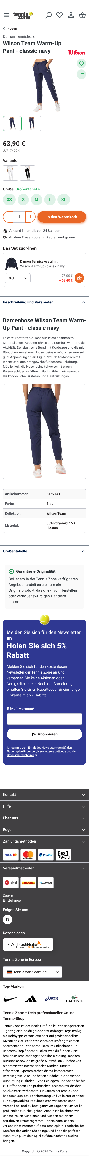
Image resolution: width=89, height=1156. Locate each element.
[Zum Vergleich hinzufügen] (81, 74)
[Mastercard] (28, 854)
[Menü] (6, 15)
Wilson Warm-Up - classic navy (42, 266)
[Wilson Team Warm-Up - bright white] (10, 173)
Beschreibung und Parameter (28, 302)
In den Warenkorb (62, 217)
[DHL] (28, 882)
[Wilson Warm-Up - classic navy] (11, 263)
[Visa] (11, 854)
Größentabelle (15, 551)
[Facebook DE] (7, 919)
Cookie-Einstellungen (7, 898)
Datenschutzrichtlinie (20, 755)
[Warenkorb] (82, 15)
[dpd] (11, 882)
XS (9, 199)
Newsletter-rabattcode (51, 751)
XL (63, 199)
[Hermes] (46, 882)
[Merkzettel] (59, 15)
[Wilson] (76, 52)
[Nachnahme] (63, 854)
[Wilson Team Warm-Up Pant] (27, 173)
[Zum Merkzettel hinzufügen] (81, 63)
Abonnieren (48, 734)
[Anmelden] (71, 15)
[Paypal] (46, 854)
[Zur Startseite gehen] (23, 15)
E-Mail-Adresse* (21, 708)
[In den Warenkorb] (79, 278)
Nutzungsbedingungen (21, 751)
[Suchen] (48, 15)
